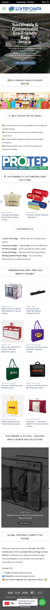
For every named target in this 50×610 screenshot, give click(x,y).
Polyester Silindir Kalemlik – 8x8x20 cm (37, 216)
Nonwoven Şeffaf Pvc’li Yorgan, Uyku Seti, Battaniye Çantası (11, 349)
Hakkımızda (10, 597)
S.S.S (42, 597)
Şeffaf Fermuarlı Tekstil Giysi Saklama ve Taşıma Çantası (11, 311)
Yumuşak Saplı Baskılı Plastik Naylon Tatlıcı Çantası (10, 217)
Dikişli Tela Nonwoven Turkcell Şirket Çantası (10, 422)
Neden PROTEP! (24, 597)
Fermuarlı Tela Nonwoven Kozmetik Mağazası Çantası (37, 349)
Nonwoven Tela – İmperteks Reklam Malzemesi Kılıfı (33, 311)
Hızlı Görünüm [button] (24, 523)
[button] (4, 8)
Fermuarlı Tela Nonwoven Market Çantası (12, 386)
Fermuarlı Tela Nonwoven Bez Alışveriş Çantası (37, 386)
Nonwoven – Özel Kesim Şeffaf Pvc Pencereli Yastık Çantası (37, 423)
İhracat (35, 597)
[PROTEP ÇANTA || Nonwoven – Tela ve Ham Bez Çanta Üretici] (25, 9)
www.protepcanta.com (24, 576)
